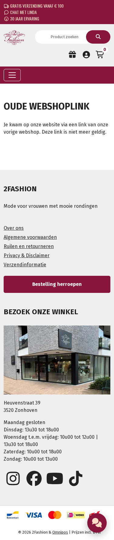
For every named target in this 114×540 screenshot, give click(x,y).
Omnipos (60, 532)
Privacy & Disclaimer (27, 255)
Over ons (14, 228)
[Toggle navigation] (12, 75)
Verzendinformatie (25, 265)
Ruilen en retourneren (29, 246)
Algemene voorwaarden (30, 237)
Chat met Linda (23, 12)
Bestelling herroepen (57, 284)
